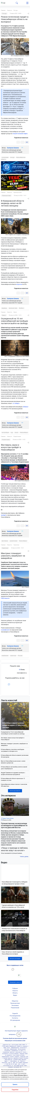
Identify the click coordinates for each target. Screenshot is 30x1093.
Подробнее (15, 1089)
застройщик (5, 432)
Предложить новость (15, 982)
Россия (20, 655)
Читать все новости (15, 790)
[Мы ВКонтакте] (15, 167)
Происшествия (18, 192)
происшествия (13, 308)
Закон (15, 312)
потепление (5, 157)
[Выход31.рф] (15, 182)
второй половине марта (20, 133)
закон (16, 432)
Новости (9, 10)
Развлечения (17, 436)
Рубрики (15, 988)
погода (12, 157)
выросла (19, 284)
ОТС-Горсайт (18, 152)
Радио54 (15, 1013)
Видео (15, 995)
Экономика (15, 1005)
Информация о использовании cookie (15, 1040)
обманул (25, 406)
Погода (16, 10)
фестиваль (5, 541)
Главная (3, 10)
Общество (15, 1001)
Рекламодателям (15, 1016)
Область (15, 993)
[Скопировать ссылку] (27, 142)
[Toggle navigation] (27, 3)
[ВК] (18, 142)
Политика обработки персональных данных (15, 1038)
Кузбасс (21, 308)
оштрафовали (5, 630)
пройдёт (3, 515)
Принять (15, 1084)
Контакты (15, 1018)
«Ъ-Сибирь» (16, 403)
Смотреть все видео (15, 958)
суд (12, 432)
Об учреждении (15, 1020)
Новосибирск (24, 432)
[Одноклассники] (22, 142)
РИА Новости (5, 598)
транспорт (13, 655)
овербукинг (5, 655)
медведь (4, 308)
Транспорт (16, 545)
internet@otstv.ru (22, 673)
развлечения (13, 541)
